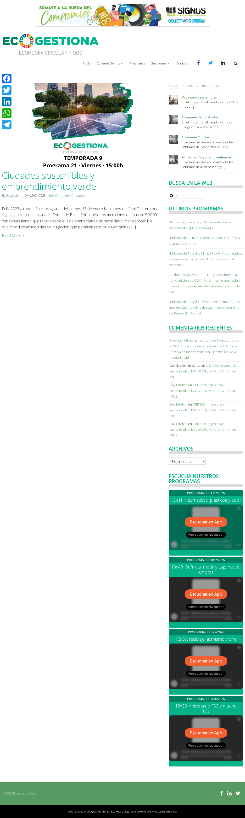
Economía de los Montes (200, 117)
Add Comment (58, 195)
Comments (203, 85)
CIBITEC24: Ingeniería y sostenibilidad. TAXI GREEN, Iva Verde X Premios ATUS (203, 371)
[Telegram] (6, 124)
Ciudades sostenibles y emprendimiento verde (49, 180)
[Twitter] (6, 90)
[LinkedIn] (6, 101)
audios (80, 195)
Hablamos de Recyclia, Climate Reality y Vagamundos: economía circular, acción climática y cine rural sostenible (205, 259)
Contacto (182, 63)
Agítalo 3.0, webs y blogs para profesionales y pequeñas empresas (139, 811)
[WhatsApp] (6, 113)
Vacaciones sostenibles (199, 97)
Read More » (13, 235)
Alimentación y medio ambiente (206, 157)
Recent (188, 85)
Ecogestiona (14, 195)
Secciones (158, 63)
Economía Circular (195, 137)
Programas (137, 63)
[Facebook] (6, 78)
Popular (174, 85)
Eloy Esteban (178, 385)
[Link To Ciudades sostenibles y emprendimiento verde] (81, 125)
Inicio (87, 63)
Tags (217, 85)
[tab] (174, 86)
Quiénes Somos (108, 63)
